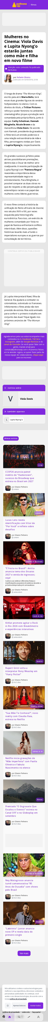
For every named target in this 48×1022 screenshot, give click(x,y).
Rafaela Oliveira (23, 77)
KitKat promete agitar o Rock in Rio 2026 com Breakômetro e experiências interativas (22, 626)
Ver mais (24, 953)
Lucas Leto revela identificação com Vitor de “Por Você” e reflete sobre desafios (20, 525)
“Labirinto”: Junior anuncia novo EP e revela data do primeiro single (20, 931)
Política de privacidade (11, 1012)
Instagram (10, 341)
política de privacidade (18, 999)
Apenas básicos (19, 1005)
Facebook (26, 339)
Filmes (34, 4)
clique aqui (38, 355)
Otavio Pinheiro (21, 487)
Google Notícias (31, 341)
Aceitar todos (35, 1005)
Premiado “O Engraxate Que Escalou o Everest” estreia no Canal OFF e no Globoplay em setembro (21, 811)
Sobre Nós (26, 1012)
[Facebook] (4, 1016)
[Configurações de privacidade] (8, 1006)
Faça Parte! (36, 1012)
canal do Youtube (12, 344)
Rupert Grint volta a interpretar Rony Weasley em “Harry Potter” (21, 671)
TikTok (35, 339)
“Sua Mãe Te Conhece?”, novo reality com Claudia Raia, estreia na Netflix (22, 716)
